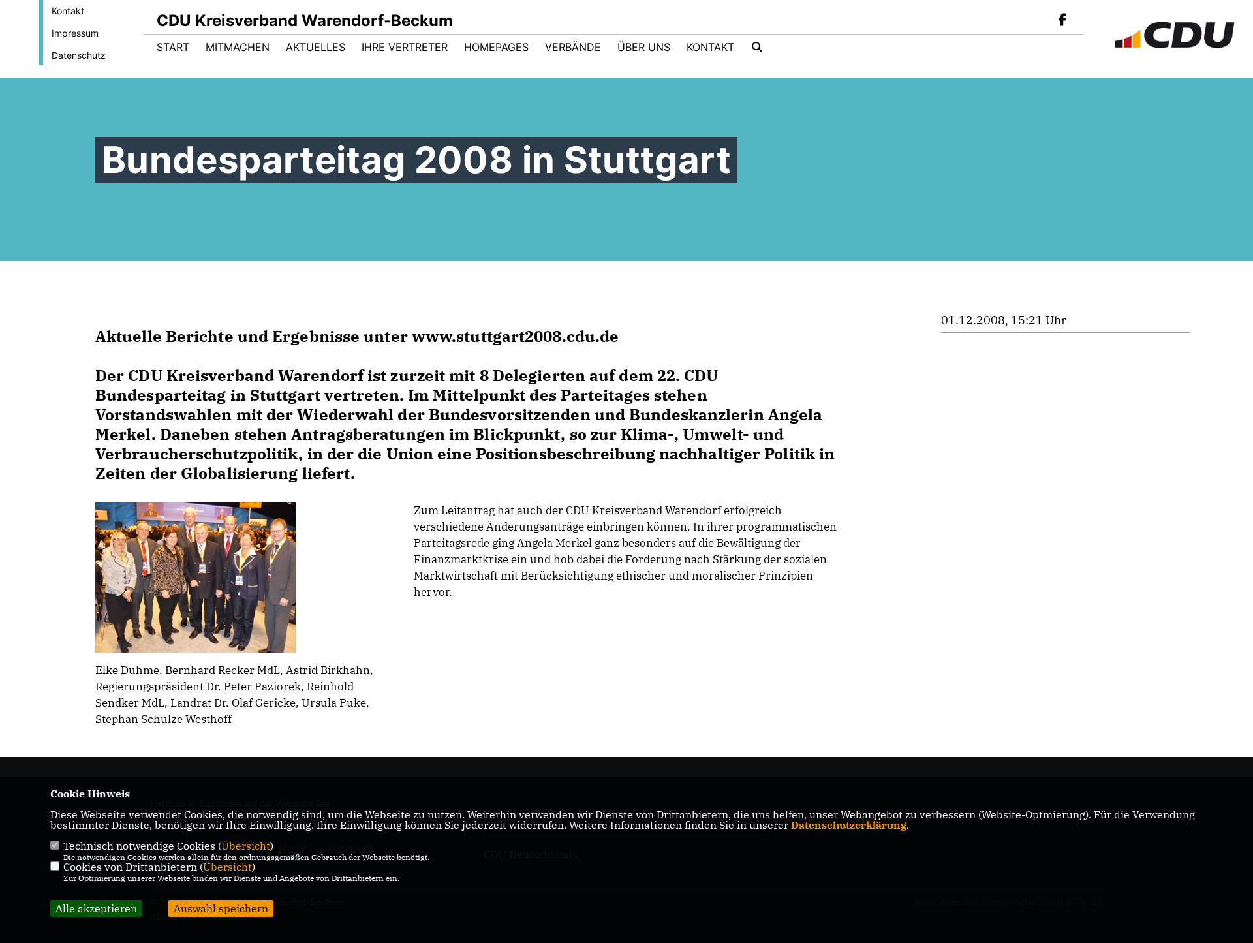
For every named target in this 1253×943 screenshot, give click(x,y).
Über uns (643, 47)
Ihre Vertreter (405, 47)
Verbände (573, 47)
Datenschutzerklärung (848, 824)
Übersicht (245, 845)
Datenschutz (79, 55)
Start (173, 47)
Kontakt (68, 10)
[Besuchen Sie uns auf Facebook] (1062, 21)
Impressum (75, 33)
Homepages (496, 47)
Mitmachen (238, 47)
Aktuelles (315, 47)
